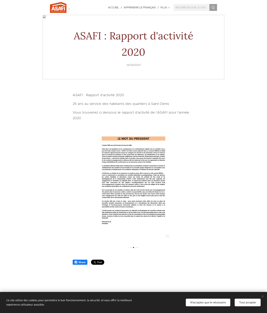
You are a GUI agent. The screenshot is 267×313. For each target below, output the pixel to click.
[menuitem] (114, 7)
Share (82, 262)
